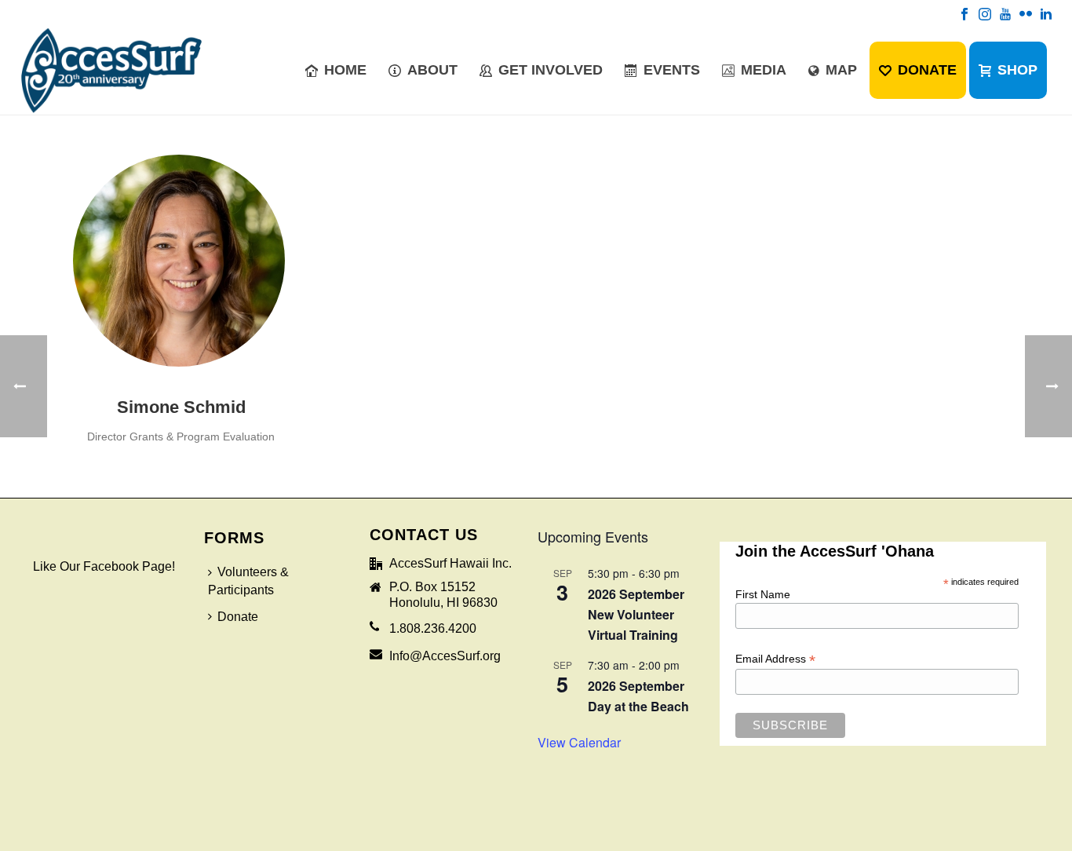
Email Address (775, 658)
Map (841, 70)
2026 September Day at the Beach (638, 696)
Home (345, 70)
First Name (762, 594)
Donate (927, 70)
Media (763, 70)
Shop (1017, 70)
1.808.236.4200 (432, 628)
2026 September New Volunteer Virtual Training (636, 614)
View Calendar (579, 742)
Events (672, 70)
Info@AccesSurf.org (445, 656)
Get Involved (550, 70)
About (432, 70)
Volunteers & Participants (248, 581)
